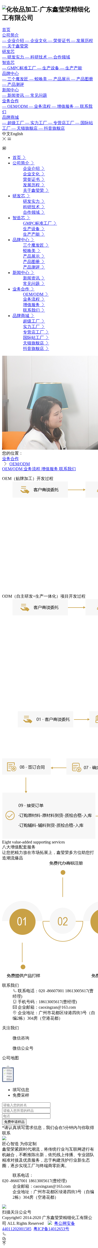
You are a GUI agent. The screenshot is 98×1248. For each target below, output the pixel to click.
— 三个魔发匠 (15, 79)
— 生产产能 (71, 68)
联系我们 (32, 310)
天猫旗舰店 (34, 343)
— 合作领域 (59, 57)
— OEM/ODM (15, 106)
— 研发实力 (13, 57)
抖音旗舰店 (34, 348)
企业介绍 (32, 168)
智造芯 (8, 62)
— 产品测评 (13, 84)
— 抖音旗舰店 (52, 128)
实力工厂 (32, 326)
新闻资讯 (32, 278)
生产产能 (32, 234)
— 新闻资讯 (13, 95)
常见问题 (32, 283)
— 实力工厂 (36, 123)
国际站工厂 (34, 337)
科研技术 (32, 207)
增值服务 (32, 304)
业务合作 (10, 101)
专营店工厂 (34, 332)
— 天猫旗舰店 (25, 128)
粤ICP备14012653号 (51, 1229)
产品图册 (32, 261)
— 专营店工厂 (61, 123)
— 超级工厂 (13, 123)
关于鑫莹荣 (34, 190)
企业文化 (32, 174)
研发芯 (8, 51)
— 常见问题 (36, 95)
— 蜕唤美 (38, 79)
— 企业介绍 (13, 40)
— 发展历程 (82, 40)
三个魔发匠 (34, 245)
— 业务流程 (40, 106)
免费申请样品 (14, 1122)
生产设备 (32, 229)
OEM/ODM (33, 294)
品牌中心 (10, 73)
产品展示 (32, 256)
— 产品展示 (59, 79)
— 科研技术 (36, 57)
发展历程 (32, 185)
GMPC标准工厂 (38, 223)
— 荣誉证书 (59, 40)
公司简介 (10, 35)
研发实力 (32, 201)
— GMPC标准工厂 (19, 68)
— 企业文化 (36, 40)
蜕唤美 (30, 250)
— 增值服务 (63, 106)
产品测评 (32, 267)
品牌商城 (10, 117)
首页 (6, 29)
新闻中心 (10, 90)
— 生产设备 (48, 68)
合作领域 (32, 212)
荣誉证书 (32, 179)
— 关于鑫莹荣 (15, 46)
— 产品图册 (82, 79)
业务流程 (32, 299)
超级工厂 (32, 321)
